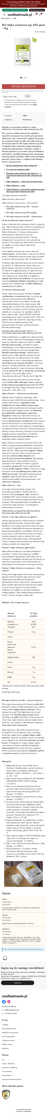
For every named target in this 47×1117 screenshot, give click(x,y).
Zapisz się (17, 983)
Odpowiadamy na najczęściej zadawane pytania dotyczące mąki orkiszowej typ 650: (25, 190)
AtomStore (27, 1111)
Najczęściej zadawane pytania (11, 1079)
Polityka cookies (7, 1044)
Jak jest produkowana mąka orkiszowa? (21, 165)
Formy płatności (7, 1071)
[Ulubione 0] (35, 14)
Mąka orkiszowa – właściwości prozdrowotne (24, 181)
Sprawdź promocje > (37, 10)
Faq (3, 1060)
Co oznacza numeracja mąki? (18, 169)
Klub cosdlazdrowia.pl (9, 1029)
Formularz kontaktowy (9, 1006)
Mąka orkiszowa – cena (15, 185)
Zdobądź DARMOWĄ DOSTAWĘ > (15, 10)
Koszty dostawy (7, 1075)
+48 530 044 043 (11, 1013)
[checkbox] (3, 100)
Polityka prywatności (8, 1040)
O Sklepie (5, 1025)
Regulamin (5, 1048)
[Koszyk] (39, 15)
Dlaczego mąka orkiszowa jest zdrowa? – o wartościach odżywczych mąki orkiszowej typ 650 (24, 175)
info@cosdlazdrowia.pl (12, 1010)
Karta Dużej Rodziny (8, 1036)
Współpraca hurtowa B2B (10, 1032)
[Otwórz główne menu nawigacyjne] (5, 15)
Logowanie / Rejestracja (9, 1067)
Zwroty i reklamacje (8, 1063)
